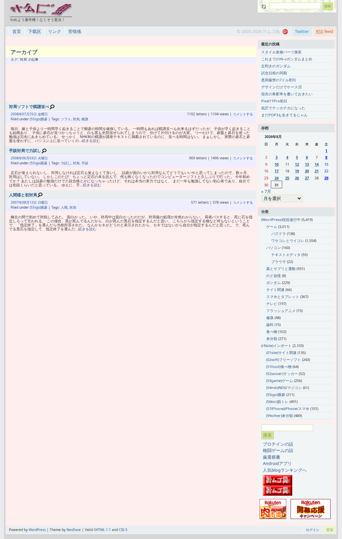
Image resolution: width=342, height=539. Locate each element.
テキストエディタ (286, 254)
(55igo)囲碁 (38, 119)
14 (317, 164)
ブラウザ (278, 261)
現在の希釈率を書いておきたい (287, 93)
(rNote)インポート (276, 345)
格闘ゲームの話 (278, 450)
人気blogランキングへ (285, 470)
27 (307, 177)
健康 (270, 317)
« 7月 (266, 191)
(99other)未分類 (279, 415)
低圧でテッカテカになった (283, 107)
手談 (84, 163)
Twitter (302, 31)
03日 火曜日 (38, 158)
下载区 (34, 31)
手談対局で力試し (25, 150)
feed (324, 31)
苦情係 (74, 31)
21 (317, 170)
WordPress (37, 529)
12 (297, 164)
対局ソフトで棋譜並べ (29, 106)
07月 (25, 114)
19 (297, 170)
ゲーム (271, 226)
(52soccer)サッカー (282, 373)
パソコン (273, 247)
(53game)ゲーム (279, 380)
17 (277, 170)
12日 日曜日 (38, 202)
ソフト (66, 119)
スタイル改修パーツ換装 (281, 51)
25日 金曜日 (38, 114)
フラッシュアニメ (281, 310)
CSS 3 (123, 529)
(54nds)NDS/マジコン (284, 387)
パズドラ (278, 233)
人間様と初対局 (23, 195)
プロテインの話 (278, 444)
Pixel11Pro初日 (274, 100)
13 (307, 164)
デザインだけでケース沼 (281, 86)
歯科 (270, 324)
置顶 (329, 529)
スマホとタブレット (282, 296)
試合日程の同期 (274, 72)
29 (326, 177)
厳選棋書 (271, 457)
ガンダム (273, 282)
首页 (16, 31)
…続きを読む (89, 140)
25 (287, 177)
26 (297, 177)
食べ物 (271, 331)
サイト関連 (275, 289)
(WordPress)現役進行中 (281, 219)
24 (277, 177)
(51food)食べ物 (279, 366)
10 (277, 164)
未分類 (271, 338)
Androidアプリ (277, 463)
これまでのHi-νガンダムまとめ (286, 58)
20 (307, 170)
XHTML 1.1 (102, 529)
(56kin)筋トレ (277, 401)
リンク (54, 31)
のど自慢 (273, 275)
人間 (64, 207)
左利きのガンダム (276, 65)
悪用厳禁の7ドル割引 (278, 79)
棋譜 (84, 119)
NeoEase (73, 529)
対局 (76, 119)
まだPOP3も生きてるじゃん (284, 114)
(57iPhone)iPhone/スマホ (287, 408)
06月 (25, 158)
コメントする (243, 114)
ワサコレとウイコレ (287, 240)
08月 (25, 202)
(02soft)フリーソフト (283, 359)
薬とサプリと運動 (281, 268)
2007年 (16, 202)
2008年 (16, 114)
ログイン (312, 529)
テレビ (271, 303)
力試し (66, 163)
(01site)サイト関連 (281, 352)
